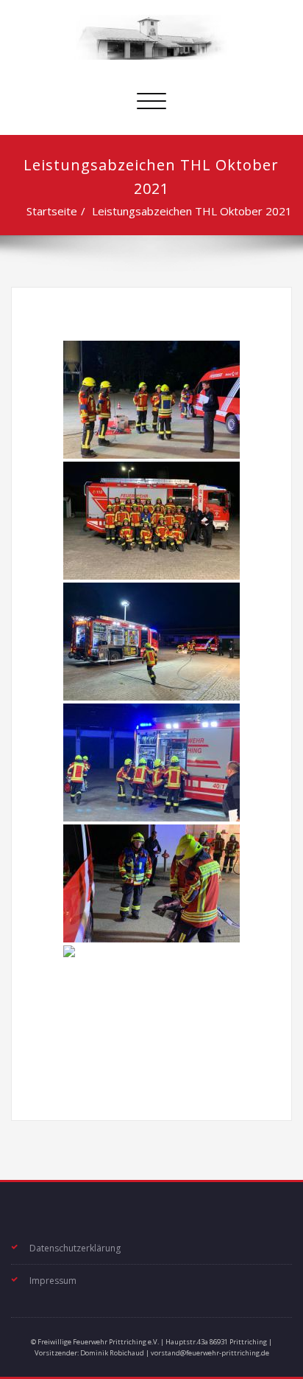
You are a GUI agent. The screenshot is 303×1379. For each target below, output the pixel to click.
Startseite (51, 211)
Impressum (52, 1280)
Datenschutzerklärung (75, 1248)
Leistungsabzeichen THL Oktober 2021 (192, 211)
